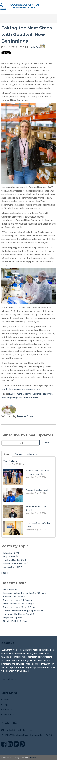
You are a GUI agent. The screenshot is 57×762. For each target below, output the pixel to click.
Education (11, 552)
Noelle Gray (35, 47)
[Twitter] (16, 743)
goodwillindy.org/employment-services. (21, 388)
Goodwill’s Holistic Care (15, 621)
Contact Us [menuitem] (8, 714)
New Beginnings (9, 397)
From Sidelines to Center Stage (18, 603)
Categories (32, 453)
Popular (18, 453)
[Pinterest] (22, 743)
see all (4, 572)
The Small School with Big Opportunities (23, 610)
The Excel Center (14, 559)
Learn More (7, 679)
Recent (6, 453)
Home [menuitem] (5, 699)
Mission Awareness (28, 397)
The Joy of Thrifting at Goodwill (19, 614)
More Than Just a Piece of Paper (19, 607)
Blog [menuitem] (5, 704)
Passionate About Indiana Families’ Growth (24, 593)
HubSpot (33, 757)
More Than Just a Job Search (17, 600)
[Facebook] (3, 743)
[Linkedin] (10, 743)
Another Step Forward (14, 596)
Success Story (13, 566)
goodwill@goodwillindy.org (18, 729)
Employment (15, 393)
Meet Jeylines (10, 589)
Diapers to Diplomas (13, 617)
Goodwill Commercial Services (38, 393)
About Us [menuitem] (7, 709)
